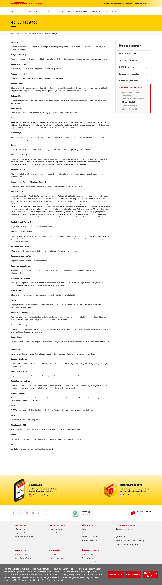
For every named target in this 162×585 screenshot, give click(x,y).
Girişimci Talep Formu (22, 562)
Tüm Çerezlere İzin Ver (150, 574)
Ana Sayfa (15, 34)
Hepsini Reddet (133, 574)
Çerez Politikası (121, 537)
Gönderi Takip (49, 11)
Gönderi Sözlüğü (128, 102)
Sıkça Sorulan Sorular (89, 541)
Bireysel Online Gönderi (114, 3)
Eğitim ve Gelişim (88, 558)
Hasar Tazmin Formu (22, 554)
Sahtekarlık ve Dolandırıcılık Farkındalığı (130, 541)
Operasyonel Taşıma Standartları (130, 93)
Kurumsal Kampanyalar (56, 533)
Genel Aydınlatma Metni (124, 529)
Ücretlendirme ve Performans (92, 562)
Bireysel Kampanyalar (56, 529)
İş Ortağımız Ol (110, 11)
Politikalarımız (20, 529)
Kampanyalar (34, 11)
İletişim (84, 529)
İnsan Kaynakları (80, 11)
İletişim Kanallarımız (89, 537)
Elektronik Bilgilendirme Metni (127, 544)
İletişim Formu (64, 11)
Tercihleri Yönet (116, 574)
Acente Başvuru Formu (23, 558)
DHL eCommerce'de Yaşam (24, 537)
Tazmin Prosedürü (129, 105)
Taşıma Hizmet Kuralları (31, 34)
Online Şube (52, 554)
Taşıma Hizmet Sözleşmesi (132, 98)
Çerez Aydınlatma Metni (52, 580)
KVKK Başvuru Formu (123, 533)
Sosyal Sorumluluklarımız (24, 533)
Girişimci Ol (95, 11)
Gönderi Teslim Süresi (130, 109)
